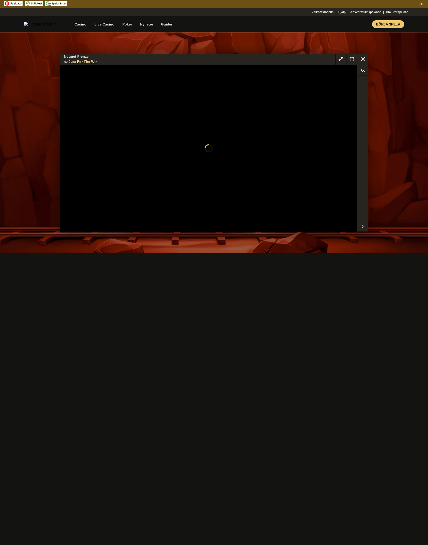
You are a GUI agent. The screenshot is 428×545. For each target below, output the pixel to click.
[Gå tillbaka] (362, 59)
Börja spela (388, 24)
